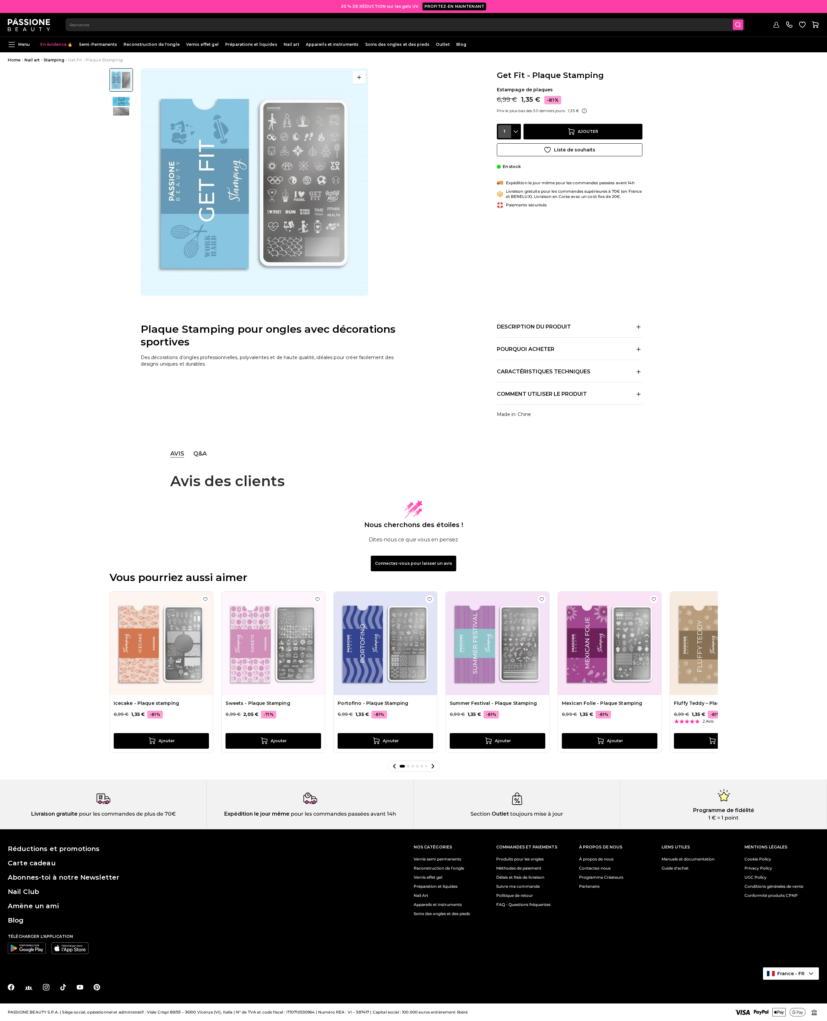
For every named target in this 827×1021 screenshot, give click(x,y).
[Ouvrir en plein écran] (359, 77)
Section (480, 814)
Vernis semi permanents (437, 859)
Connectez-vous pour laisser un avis (413, 563)
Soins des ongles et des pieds (397, 44)
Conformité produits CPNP (771, 896)
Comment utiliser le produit (542, 394)
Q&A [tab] (200, 453)
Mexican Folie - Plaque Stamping (602, 703)
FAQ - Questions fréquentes (523, 905)
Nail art (291, 44)
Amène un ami (33, 906)
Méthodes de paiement (518, 868)
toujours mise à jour (536, 814)
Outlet (443, 44)
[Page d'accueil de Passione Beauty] (29, 24)
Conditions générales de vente (773, 886)
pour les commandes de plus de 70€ (127, 814)
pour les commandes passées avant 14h (343, 814)
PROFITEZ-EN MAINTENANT (454, 6)
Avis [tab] (177, 453)
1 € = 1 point (723, 818)
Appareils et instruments (332, 44)
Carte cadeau (32, 863)
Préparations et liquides (251, 44)
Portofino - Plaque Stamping (373, 703)
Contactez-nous (595, 868)
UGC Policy (755, 877)
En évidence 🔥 (56, 44)
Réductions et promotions (53, 849)
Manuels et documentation (688, 859)
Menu (24, 44)
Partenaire (589, 886)
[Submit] (737, 24)
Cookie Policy (757, 859)
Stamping (54, 60)
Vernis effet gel (202, 44)
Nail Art (421, 896)
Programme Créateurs (601, 877)
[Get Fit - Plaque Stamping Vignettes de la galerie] (121, 93)
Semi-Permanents (98, 44)
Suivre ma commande (518, 886)
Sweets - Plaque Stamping (258, 703)
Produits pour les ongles (520, 859)
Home (14, 60)
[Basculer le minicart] (815, 25)
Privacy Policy (758, 868)
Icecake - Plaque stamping (146, 703)
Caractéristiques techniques (543, 371)
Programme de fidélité (723, 810)
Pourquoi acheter (525, 349)
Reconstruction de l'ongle (151, 44)
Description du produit (534, 327)
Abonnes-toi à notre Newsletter (63, 877)
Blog (461, 44)
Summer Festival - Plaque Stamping (493, 703)
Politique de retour (514, 896)
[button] (394, 766)
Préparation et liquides (436, 886)
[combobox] (405, 24)
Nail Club (23, 892)
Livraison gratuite (54, 814)
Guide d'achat (675, 868)
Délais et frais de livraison (520, 877)
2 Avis (708, 721)
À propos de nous (596, 859)
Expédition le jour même (257, 814)
